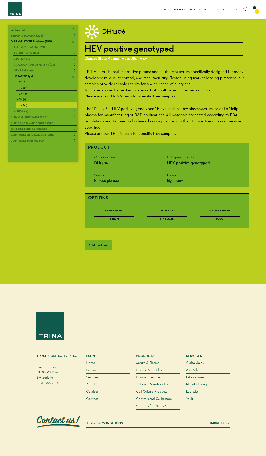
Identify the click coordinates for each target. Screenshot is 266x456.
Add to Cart (98, 245)
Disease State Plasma (102, 59)
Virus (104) (21, 111)
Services (195, 9)
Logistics (192, 391)
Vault (189, 398)
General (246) (24, 70)
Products (180, 9)
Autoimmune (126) (26, 53)
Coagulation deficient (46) (34, 65)
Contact (234, 9)
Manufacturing (196, 384)
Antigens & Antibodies (152, 384)
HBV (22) (22, 88)
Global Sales (195, 362)
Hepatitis (129, 59)
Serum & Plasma (147, 362)
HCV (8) (22, 93)
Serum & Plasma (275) (27, 35)
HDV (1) (21, 99)
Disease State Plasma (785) (31, 41)
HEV (143, 59)
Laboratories (195, 377)
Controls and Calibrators (32, 135)
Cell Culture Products (29, 129)
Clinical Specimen (149, 377)
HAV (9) (21, 82)
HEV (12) (22, 105)
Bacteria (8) (22, 59)
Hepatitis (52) (23, 76)
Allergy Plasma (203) (29, 47)
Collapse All (18, 30)
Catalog (220, 9)
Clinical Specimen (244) (29, 117)
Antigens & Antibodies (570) (32, 123)
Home (167, 9)
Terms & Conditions (104, 423)
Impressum (220, 423)
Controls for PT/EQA (27, 140)
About (207, 9)
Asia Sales (193, 369)
